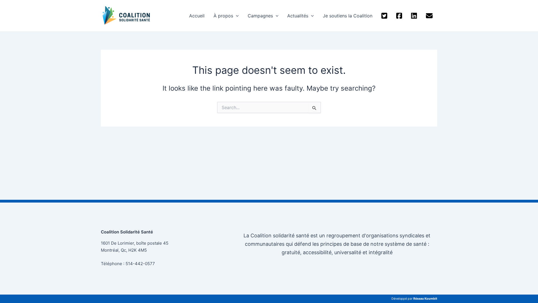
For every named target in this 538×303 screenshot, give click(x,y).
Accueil (197, 16)
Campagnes (260, 16)
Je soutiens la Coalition (347, 16)
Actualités (297, 16)
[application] (236, 15)
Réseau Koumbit (425, 298)
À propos (223, 16)
